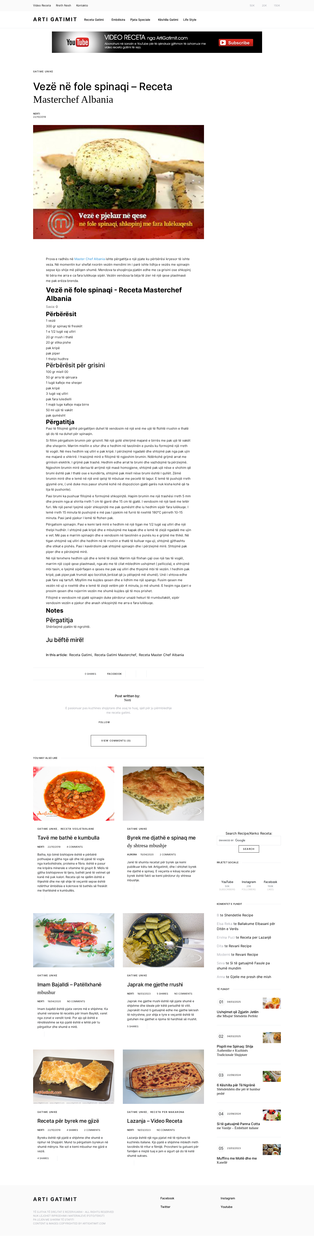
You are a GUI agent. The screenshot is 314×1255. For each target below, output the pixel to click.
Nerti (36, 113)
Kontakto (82, 5)
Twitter (165, 1207)
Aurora (132, 854)
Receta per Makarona (167, 1112)
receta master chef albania (161, 655)
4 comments (75, 846)
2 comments (168, 854)
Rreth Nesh (63, 5)
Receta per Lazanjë (255, 937)
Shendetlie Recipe (238, 915)
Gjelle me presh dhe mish (250, 977)
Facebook (167, 1198)
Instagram (228, 1198)
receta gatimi (80, 655)
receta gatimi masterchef (115, 655)
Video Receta (42, 5)
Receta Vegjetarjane (77, 828)
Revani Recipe (240, 946)
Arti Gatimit (55, 19)
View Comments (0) (116, 740)
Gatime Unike (43, 71)
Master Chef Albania (89, 259)
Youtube (226, 1207)
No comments (76, 1001)
